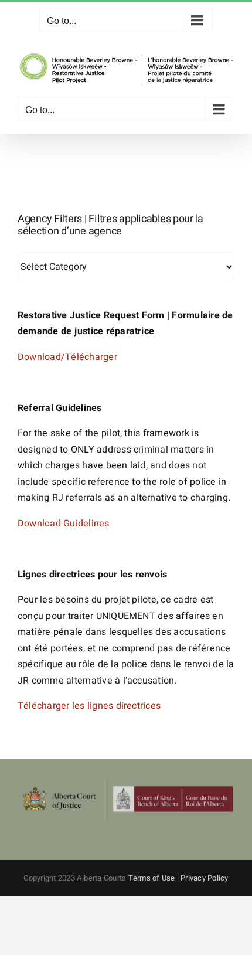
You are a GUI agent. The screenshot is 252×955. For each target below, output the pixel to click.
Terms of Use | (154, 877)
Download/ (41, 357)
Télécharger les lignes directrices (89, 706)
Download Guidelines (64, 523)
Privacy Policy (204, 877)
